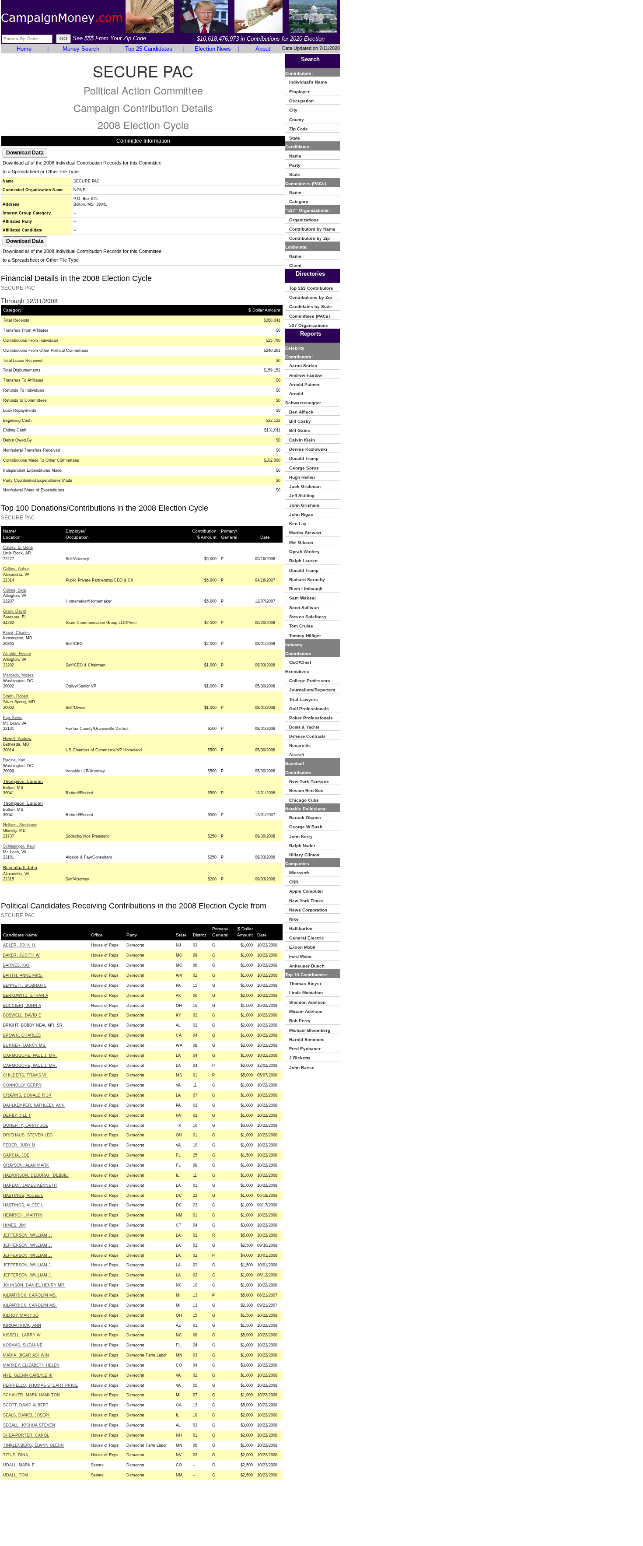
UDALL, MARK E (19, 1465)
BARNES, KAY (16, 965)
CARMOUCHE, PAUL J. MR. (30, 1055)
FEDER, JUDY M (19, 1145)
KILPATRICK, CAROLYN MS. (30, 1295)
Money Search (81, 49)
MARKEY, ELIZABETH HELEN (31, 1365)
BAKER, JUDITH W (21, 955)
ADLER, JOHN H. (19, 945)
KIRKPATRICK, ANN (22, 1325)
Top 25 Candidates (148, 49)
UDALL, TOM (15, 1475)
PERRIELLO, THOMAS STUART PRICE (40, 1385)
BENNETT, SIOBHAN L (24, 985)
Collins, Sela (14, 590)
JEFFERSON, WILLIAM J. (27, 1235)
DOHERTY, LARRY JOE (25, 1125)
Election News (213, 49)
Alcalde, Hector (17, 654)
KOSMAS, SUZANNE (22, 1345)
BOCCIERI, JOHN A (22, 1005)
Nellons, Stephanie (20, 825)
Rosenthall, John (20, 867)
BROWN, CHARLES (22, 1035)
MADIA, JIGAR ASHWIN (26, 1355)
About (262, 49)
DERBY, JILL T (17, 1115)
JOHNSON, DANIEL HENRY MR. (34, 1285)
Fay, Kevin (12, 717)
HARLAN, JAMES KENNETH (30, 1185)
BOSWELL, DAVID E (22, 1015)
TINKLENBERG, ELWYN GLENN (33, 1445)
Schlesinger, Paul (19, 846)
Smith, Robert (15, 696)
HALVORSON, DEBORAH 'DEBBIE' (36, 1175)
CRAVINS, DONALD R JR (27, 1095)
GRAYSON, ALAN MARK (26, 1165)
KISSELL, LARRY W (22, 1335)
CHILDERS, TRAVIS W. (25, 1075)
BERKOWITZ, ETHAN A (25, 995)
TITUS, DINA (15, 1455)
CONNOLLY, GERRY (22, 1085)
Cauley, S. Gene (18, 547)
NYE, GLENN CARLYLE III (27, 1375)
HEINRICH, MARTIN (22, 1215)
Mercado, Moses (18, 675)
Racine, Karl (14, 760)
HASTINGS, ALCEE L (23, 1195)
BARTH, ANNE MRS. (23, 975)
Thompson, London (23, 781)
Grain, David (14, 611)
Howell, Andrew (17, 738)
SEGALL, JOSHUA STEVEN (29, 1425)
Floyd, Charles (16, 633)
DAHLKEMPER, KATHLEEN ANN (34, 1105)
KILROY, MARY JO (20, 1315)
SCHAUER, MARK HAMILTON (31, 1395)
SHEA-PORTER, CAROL (26, 1435)
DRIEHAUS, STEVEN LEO (27, 1135)
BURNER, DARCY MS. (24, 1045)
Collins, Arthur (16, 569)
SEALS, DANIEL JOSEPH (27, 1415)
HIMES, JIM (14, 1225)
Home (24, 49)
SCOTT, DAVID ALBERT (26, 1405)
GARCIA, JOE (16, 1155)
